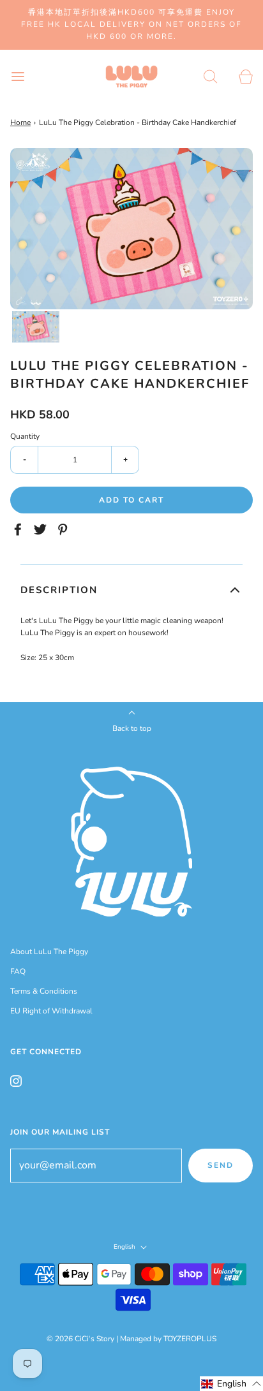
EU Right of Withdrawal (51, 1011)
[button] (35, 326)
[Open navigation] (17, 76)
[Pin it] (64, 529)
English (125, 1247)
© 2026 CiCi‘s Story (80, 1339)
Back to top (131, 728)
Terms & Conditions (43, 991)
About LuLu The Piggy (49, 951)
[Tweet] (42, 529)
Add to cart (131, 500)
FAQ (18, 971)
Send (220, 1165)
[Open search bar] (210, 76)
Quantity (25, 436)
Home (20, 122)
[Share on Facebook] (19, 529)
